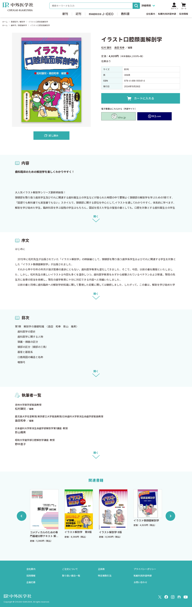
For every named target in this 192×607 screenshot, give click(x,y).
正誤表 (101, 569)
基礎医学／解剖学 (18, 22)
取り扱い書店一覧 (71, 575)
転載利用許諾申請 (167, 13)
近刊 (78, 14)
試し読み (53, 135)
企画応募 (30, 582)
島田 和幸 (119, 47)
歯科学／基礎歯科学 (19, 25)
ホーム (5, 22)
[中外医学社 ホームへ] (17, 9)
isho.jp (118, 116)
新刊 (65, 14)
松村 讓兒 (106, 47)
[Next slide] (170, 516)
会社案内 (150, 13)
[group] (44, 516)
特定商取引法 (104, 575)
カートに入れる (144, 98)
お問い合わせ (140, 582)
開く (96, 216)
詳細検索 (146, 5)
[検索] (136, 6)
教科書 (125, 14)
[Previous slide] (21, 516)
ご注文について (70, 569)
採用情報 (183, 13)
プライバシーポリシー (145, 569)
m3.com (154, 116)
